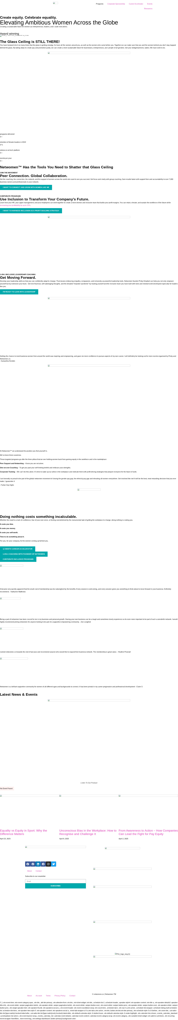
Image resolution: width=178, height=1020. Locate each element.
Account (39, 996)
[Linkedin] (38, 864)
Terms (48, 996)
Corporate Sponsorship (116, 4)
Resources (148, 8)
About (29, 871)
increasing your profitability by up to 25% (15, 205)
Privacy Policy (60, 996)
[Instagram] (48, 864)
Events (149, 4)
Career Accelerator (136, 4)
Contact (39, 871)
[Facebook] (27, 864)
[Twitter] (53, 864)
